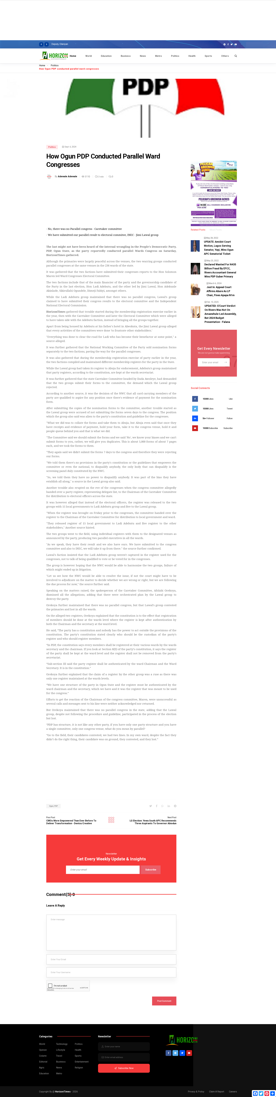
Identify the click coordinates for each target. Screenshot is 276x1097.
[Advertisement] (86, 20)
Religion (79, 1067)
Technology (62, 1044)
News (143, 56)
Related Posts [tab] (198, 229)
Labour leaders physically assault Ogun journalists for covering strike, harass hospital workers (119, 44)
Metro (158, 56)
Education (106, 56)
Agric (41, 1067)
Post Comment (164, 1001)
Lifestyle (60, 1050)
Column (43, 1055)
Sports (208, 56)
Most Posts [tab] (216, 229)
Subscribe (150, 869)
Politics (175, 56)
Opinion (43, 1050)
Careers (233, 1091)
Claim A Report (216, 1091)
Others (225, 56)
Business (126, 56)
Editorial (43, 1061)
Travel (59, 1055)
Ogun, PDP (53, 806)
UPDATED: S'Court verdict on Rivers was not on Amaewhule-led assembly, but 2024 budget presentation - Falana (220, 313)
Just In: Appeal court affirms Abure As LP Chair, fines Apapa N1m (221, 291)
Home (73, 56)
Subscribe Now (126, 1068)
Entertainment (82, 1061)
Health (191, 56)
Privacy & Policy (196, 1091)
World (88, 56)
